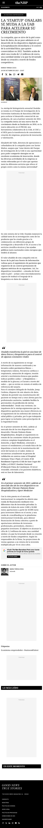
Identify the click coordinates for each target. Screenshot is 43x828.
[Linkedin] (10, 74)
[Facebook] (2, 74)
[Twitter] (6, 74)
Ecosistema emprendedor (13, 15)
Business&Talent (31, 650)
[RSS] (19, 823)
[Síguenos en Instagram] (13, 823)
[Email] (22, 74)
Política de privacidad (9, 812)
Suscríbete (5, 7)
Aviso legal (6, 809)
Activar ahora (12, 556)
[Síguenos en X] (6, 823)
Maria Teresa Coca (8, 68)
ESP (41, 7)
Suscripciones (7, 819)
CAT (37, 7)
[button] (3, 2)
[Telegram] (18, 74)
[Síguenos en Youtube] (16, 823)
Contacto (5, 799)
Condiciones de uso (8, 816)
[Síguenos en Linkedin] (9, 823)
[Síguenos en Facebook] (3, 823)
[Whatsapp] (14, 74)
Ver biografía (12, 571)
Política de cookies (8, 806)
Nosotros (5, 802)
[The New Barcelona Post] (12, 787)
